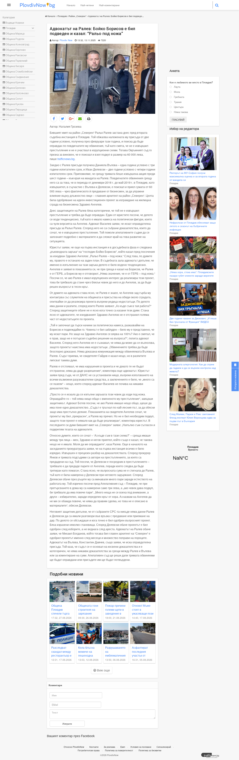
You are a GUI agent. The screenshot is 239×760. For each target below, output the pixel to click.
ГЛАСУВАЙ (178, 119)
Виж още (103, 670)
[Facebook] (54, 119)
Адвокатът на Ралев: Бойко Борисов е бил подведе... (116, 16)
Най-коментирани (109, 5)
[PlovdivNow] (211, 756)
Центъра (179, 107)
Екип (123, 746)
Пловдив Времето (193, 455)
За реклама (110, 746)
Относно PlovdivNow (74, 746)
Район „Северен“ (77, 16)
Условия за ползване (141, 746)
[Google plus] (71, 119)
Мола (177, 91)
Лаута (177, 86)
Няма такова (181, 112)
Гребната (179, 97)
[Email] (80, 119)
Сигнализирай (164, 746)
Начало (71, 5)
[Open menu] (8, 5)
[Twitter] (62, 119)
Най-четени (87, 5)
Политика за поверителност (119, 750)
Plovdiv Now (66, 40)
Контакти (94, 746)
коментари (55, 685)
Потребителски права (89, 750)
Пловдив (62, 16)
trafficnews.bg (66, 159)
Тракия (178, 102)
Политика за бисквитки (150, 750)
